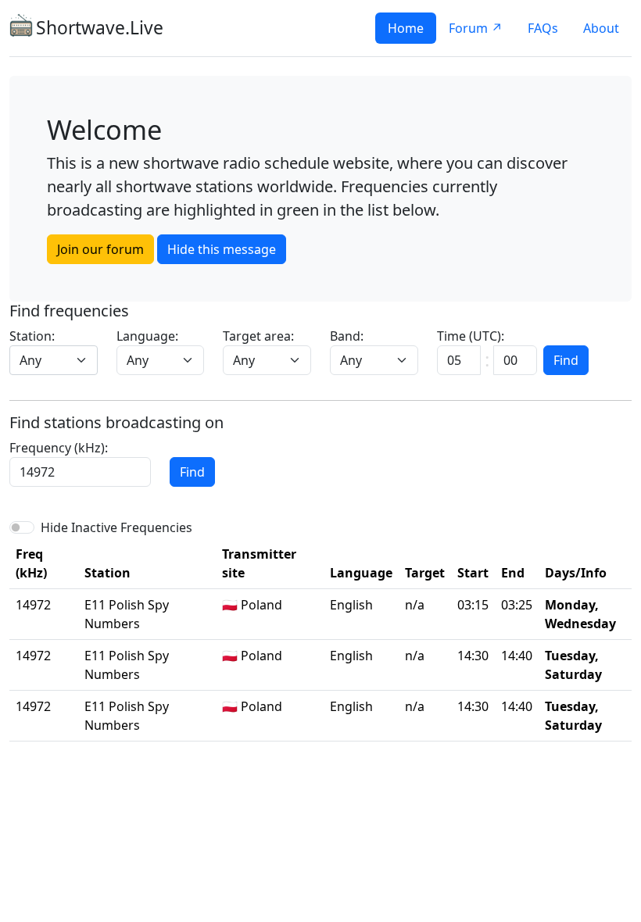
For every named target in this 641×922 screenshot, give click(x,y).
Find (565, 360)
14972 (33, 604)
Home (406, 28)
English (351, 604)
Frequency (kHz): (58, 447)
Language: (147, 336)
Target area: (258, 336)
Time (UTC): (470, 336)
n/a (414, 604)
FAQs (543, 28)
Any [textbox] (30, 360)
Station (107, 572)
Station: (32, 336)
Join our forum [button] (100, 249)
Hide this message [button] (221, 249)
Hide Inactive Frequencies (116, 527)
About (601, 28)
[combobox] (53, 360)
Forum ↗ (476, 28)
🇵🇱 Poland (252, 604)
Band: (346, 336)
